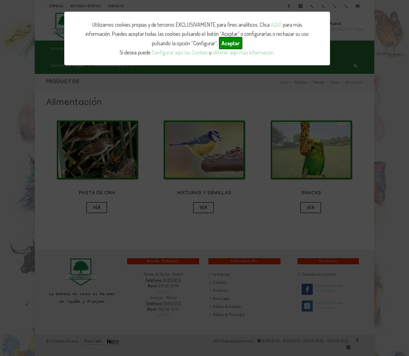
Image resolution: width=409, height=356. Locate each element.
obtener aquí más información (243, 52)
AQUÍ (276, 24)
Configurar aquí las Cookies (180, 52)
